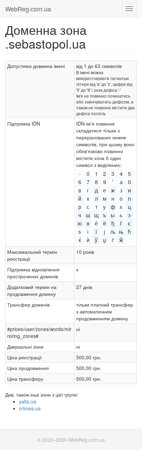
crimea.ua (30, 408)
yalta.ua (27, 401)
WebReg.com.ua (28, 8)
